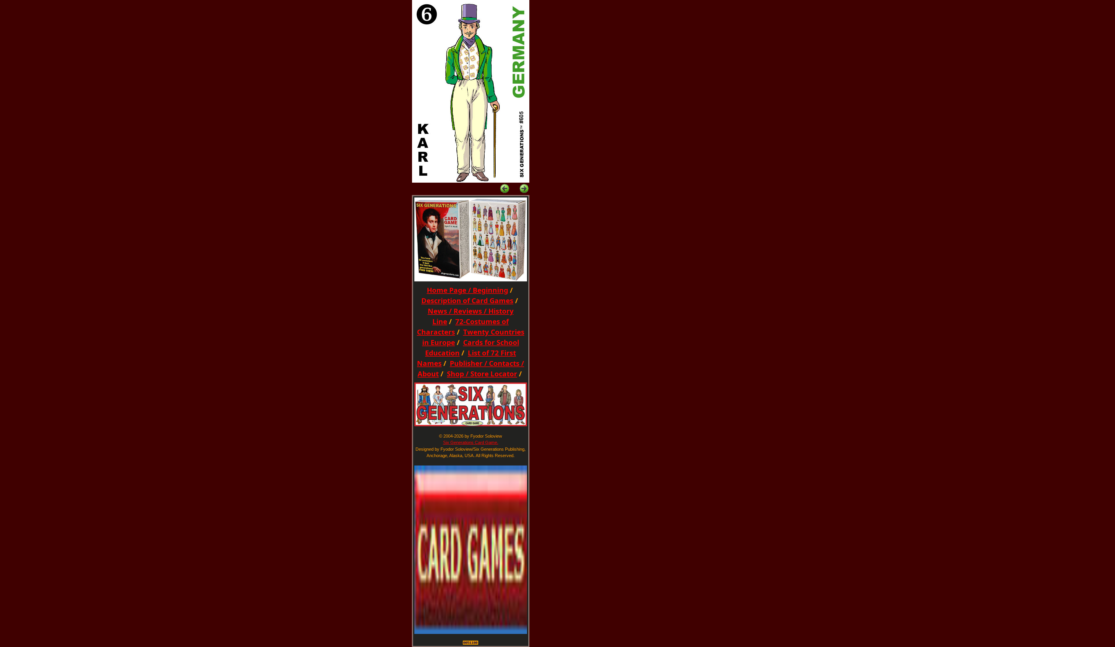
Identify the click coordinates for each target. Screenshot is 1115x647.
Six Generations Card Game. (470, 442)
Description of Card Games (467, 300)
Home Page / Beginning (467, 290)
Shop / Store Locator (482, 373)
